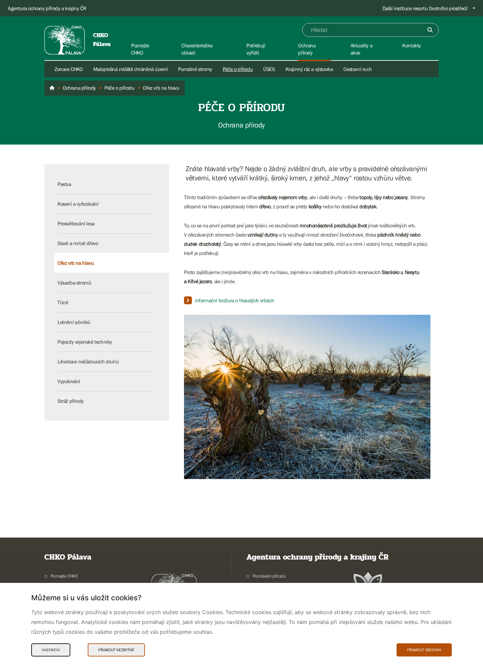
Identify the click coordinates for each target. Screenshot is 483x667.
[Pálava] (52, 88)
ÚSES (269, 69)
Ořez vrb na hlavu (76, 263)
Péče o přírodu (238, 69)
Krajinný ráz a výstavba (309, 69)
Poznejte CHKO (64, 576)
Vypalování (69, 381)
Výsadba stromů (74, 283)
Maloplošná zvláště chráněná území (130, 69)
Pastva (64, 184)
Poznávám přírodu (269, 576)
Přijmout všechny (424, 650)
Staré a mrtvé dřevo (78, 243)
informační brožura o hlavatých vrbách (234, 300)
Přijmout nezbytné (116, 650)
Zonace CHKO (69, 69)
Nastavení (51, 650)
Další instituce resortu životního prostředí (425, 8)
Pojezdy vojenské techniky (85, 342)
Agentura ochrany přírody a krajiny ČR (47, 8)
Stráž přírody (71, 401)
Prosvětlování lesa (76, 223)
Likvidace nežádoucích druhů (88, 361)
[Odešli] (430, 29)
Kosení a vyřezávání (78, 204)
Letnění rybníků (74, 322)
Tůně (63, 302)
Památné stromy (195, 69)
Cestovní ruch (357, 69)
